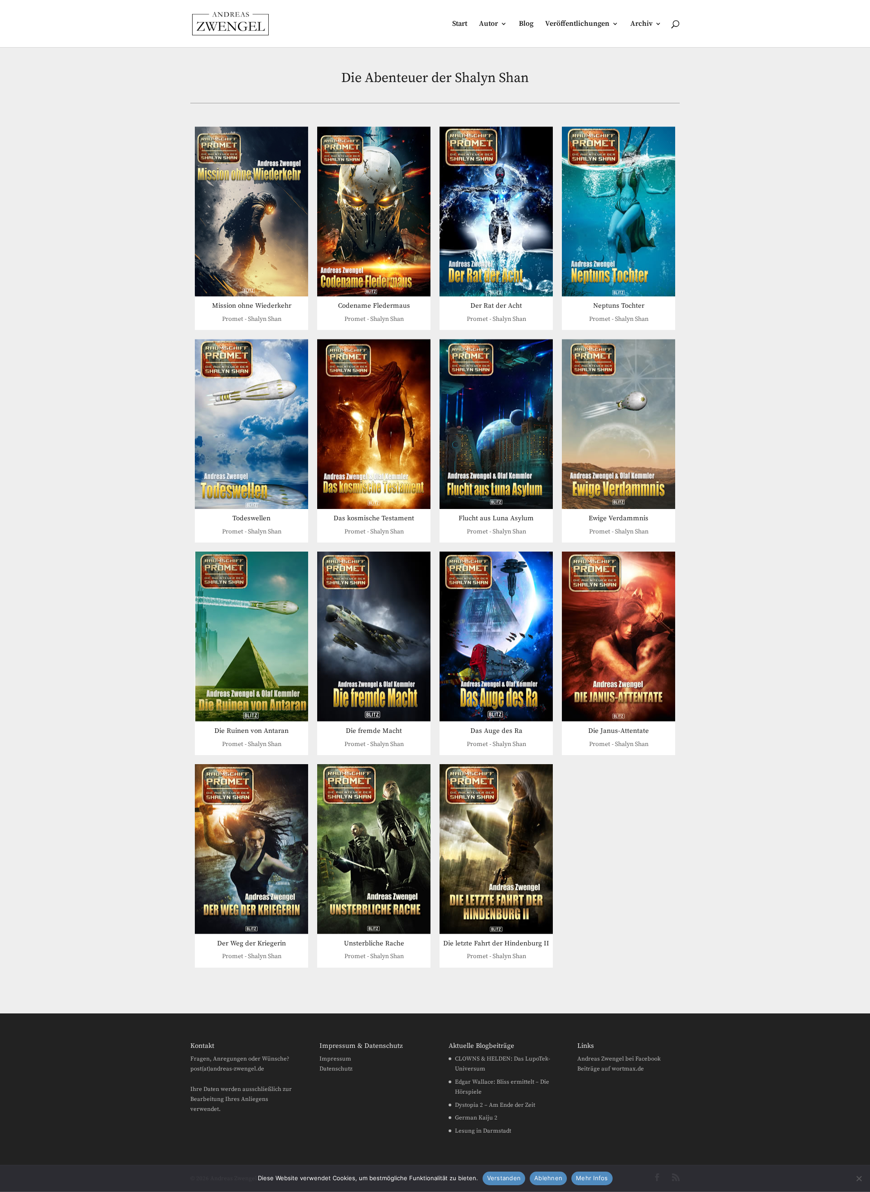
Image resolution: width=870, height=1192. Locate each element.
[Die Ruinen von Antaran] (251, 637)
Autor (488, 24)
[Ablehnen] (858, 1178)
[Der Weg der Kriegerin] (251, 849)
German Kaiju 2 (476, 1117)
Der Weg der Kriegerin (251, 943)
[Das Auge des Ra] (496, 637)
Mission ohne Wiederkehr (251, 305)
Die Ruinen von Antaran (251, 731)
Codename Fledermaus (374, 305)
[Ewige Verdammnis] (618, 424)
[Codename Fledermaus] (373, 211)
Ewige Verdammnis (618, 518)
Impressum (335, 1058)
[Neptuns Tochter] (618, 211)
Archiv (641, 24)
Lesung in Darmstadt (483, 1130)
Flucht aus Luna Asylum (496, 518)
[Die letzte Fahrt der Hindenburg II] (496, 849)
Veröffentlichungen (577, 24)
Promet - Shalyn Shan (251, 319)
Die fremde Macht (374, 731)
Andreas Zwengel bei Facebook (619, 1058)
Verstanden (504, 1178)
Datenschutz (336, 1068)
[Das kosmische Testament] (373, 424)
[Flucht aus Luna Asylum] (496, 424)
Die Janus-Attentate (618, 731)
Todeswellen (251, 518)
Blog (526, 24)
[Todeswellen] (251, 424)
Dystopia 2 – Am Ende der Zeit (495, 1105)
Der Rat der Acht (496, 305)
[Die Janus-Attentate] (618, 637)
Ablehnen (548, 1178)
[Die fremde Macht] (373, 637)
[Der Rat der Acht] (496, 211)
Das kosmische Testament (374, 518)
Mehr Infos (592, 1178)
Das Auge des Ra (496, 731)
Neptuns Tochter (618, 305)
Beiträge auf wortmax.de (610, 1068)
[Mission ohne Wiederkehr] (251, 211)
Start (459, 24)
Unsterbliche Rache (374, 943)
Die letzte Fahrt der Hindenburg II (496, 943)
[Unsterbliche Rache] (373, 849)
